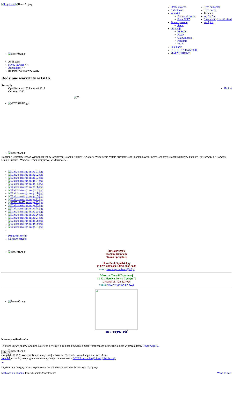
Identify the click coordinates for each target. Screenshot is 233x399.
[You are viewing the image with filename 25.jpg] (25, 211)
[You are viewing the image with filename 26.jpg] (25, 214)
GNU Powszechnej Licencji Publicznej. (94, 358)
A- (205, 22)
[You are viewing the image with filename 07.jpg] (25, 190)
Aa (205, 16)
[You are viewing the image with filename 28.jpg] (25, 220)
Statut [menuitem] (180, 25)
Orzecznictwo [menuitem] (184, 37)
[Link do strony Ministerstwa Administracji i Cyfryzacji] (2, 361)
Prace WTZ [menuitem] (183, 19)
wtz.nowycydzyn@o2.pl (120, 284)
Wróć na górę (224, 373)
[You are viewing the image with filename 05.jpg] (25, 183)
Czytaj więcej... (151, 345)
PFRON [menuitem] (181, 31)
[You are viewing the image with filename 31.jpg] (25, 226)
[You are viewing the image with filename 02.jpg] (25, 174)
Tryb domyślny (212, 6)
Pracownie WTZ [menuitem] (186, 16)
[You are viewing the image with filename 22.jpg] (25, 202)
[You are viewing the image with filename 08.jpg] (25, 193)
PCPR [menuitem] (180, 34)
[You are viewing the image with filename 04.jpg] (25, 180)
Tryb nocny (210, 10)
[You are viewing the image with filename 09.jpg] (25, 196)
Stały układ (210, 19)
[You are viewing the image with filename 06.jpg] (25, 186)
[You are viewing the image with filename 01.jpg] (25, 171)
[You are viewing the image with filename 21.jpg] (25, 199)
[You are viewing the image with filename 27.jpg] (25, 217)
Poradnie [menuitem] (182, 40)
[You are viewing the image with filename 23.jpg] (25, 205)
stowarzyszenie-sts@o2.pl (121, 269)
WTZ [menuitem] (180, 43)
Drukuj (228, 88)
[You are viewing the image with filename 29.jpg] (25, 223)
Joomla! (5, 358)
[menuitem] (178, 6)
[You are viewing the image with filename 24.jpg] (25, 208)
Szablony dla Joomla (12, 373)
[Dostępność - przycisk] (116, 328)
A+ (211, 22)
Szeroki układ (224, 19)
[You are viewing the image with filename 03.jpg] (25, 177)
